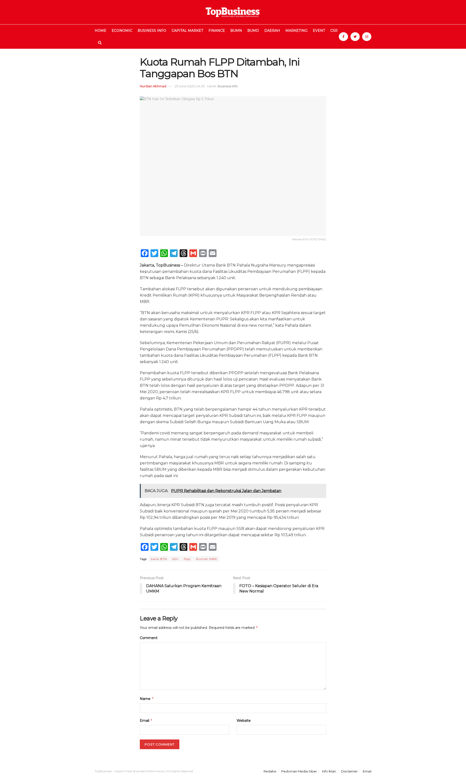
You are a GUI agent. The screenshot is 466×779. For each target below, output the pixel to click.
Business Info (152, 30)
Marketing (296, 30)
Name (147, 698)
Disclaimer (349, 771)
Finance (216, 30)
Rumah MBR (206, 559)
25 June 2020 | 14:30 (190, 86)
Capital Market (187, 30)
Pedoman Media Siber (299, 771)
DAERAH (272, 30)
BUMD (253, 30)
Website (244, 720)
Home (100, 30)
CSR (334, 30)
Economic (122, 30)
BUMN (236, 30)
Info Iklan (329, 771)
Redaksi (270, 771)
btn (175, 559)
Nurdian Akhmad (153, 86)
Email (146, 720)
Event (319, 30)
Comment (149, 638)
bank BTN (159, 559)
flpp (187, 559)
